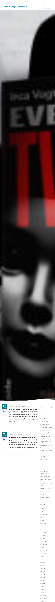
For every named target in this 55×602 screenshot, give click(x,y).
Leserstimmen (43, 523)
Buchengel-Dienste (44, 514)
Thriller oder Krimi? (44, 421)
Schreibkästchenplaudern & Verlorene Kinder (20, 405)
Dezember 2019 (43, 583)
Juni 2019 (42, 592)
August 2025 (43, 532)
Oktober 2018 (43, 598)
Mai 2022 (42, 547)
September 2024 (43, 541)
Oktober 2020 (43, 571)
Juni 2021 (42, 559)
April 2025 (42, 535)
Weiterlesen (11, 424)
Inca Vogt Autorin (15, 6)
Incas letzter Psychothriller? (46, 424)
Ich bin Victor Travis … (45, 476)
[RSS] (5, 2)
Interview (42, 520)
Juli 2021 (42, 556)
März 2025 (42, 538)
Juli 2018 (42, 601)
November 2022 (43, 544)
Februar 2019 (43, 595)
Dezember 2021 (43, 550)
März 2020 (42, 577)
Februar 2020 (43, 580)
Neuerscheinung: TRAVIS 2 (46, 464)
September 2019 (43, 586)
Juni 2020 (42, 574)
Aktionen (42, 508)
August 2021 (43, 553)
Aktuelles (26, 406)
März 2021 (42, 562)
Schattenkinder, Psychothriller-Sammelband (20, 433)
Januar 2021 (43, 568)
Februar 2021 (43, 565)
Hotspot (42, 517)
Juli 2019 (42, 589)
